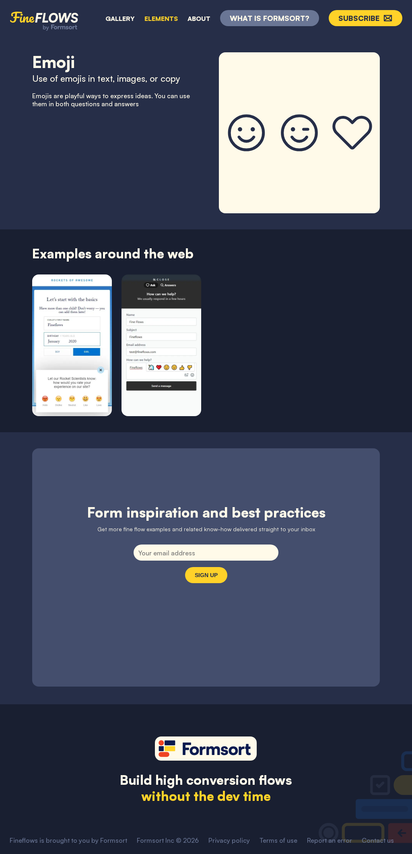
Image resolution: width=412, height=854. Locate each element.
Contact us (378, 840)
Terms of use (278, 840)
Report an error (329, 840)
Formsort (113, 840)
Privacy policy (229, 840)
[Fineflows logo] (44, 17)
